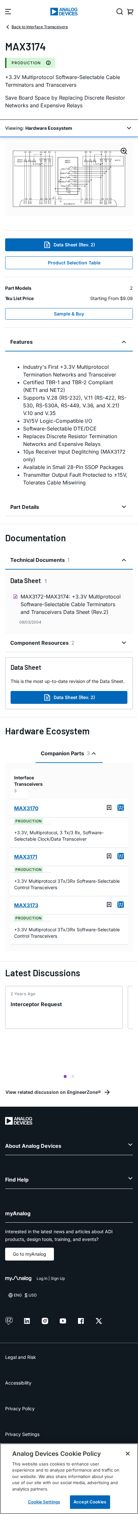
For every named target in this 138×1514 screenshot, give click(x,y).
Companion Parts (65, 753)
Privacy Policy (20, 1408)
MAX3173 (26, 905)
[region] (69, 1478)
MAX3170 (26, 808)
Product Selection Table (74, 262)
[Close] (128, 1454)
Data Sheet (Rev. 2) (74, 244)
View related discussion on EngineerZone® (53, 1092)
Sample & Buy (69, 313)
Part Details (24, 507)
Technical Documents (40, 560)
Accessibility (18, 1383)
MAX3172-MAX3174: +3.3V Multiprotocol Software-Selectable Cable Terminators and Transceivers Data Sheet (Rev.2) (71, 604)
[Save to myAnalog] (109, 807)
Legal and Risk (20, 1357)
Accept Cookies (89, 1501)
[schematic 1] (69, 179)
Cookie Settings (44, 1501)
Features (21, 342)
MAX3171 (25, 857)
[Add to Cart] (120, 807)
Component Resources (42, 643)
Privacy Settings (22, 1434)
